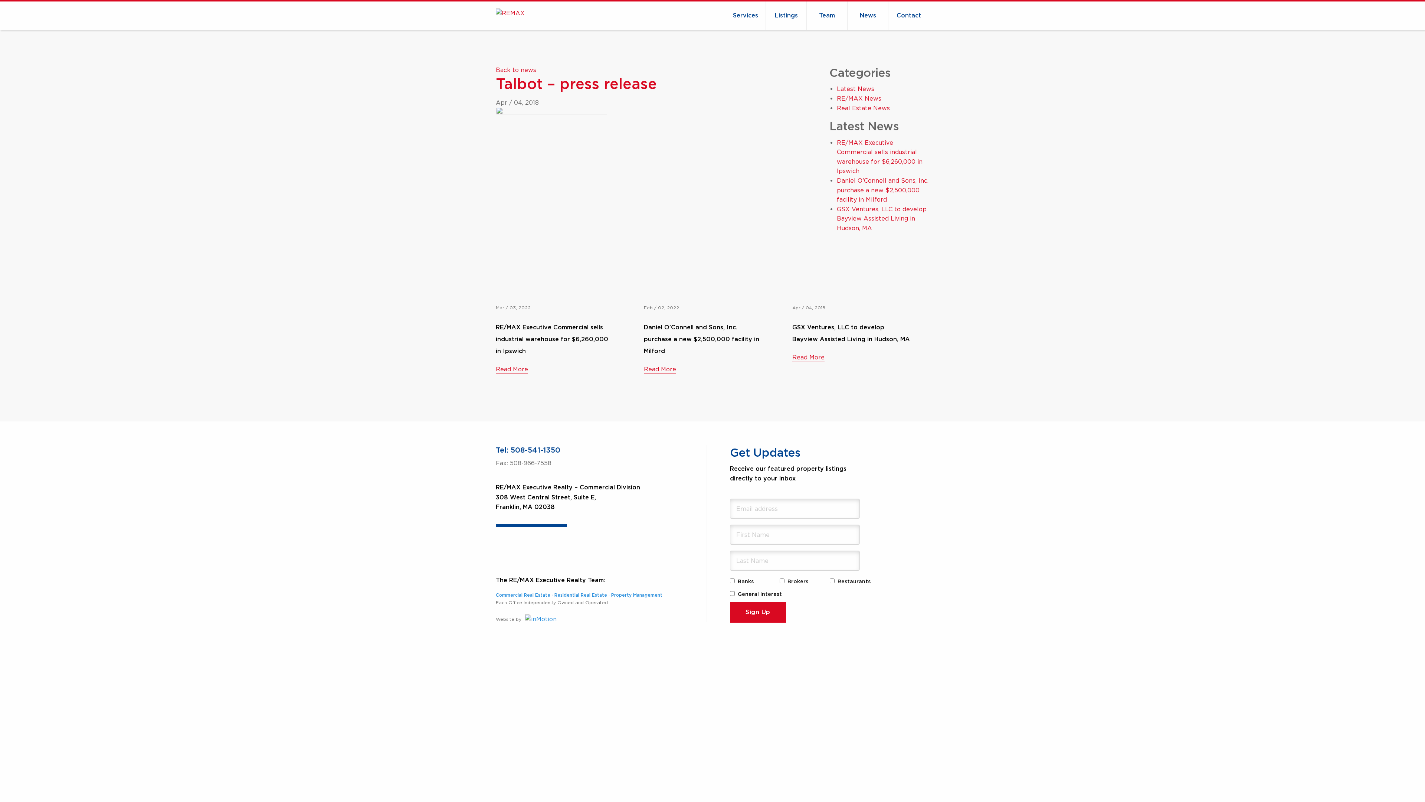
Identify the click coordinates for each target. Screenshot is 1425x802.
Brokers (797, 581)
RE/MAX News (859, 98)
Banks (746, 581)
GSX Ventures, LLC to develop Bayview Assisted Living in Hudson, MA (882, 218)
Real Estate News (863, 108)
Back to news (516, 69)
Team (827, 16)
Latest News (855, 88)
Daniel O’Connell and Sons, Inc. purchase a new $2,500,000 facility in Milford (882, 190)
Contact (909, 16)
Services (745, 16)
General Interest (760, 594)
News (868, 16)
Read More (512, 369)
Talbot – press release (576, 84)
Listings (786, 16)
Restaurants (854, 581)
